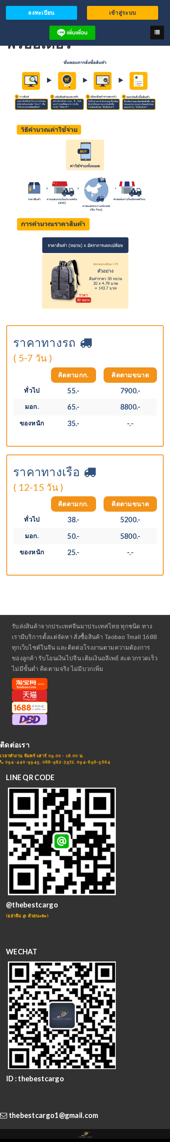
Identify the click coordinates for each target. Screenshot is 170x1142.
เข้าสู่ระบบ (122, 12)
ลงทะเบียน (41, 12)
